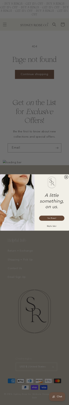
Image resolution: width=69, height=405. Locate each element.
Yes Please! (52, 218)
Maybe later (51, 226)
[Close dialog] (66, 177)
